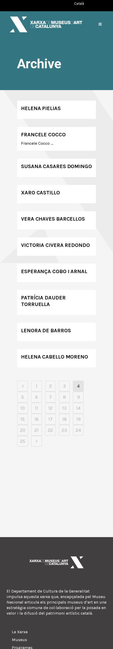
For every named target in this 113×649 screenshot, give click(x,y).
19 (78, 419)
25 (22, 441)
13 (64, 408)
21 (36, 430)
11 (36, 408)
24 (78, 430)
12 (50, 408)
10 (22, 408)
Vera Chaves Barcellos (53, 219)
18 (64, 419)
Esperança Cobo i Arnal (54, 271)
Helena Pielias (41, 108)
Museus (19, 639)
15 (22, 419)
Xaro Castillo (40, 193)
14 (78, 408)
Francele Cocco (43, 135)
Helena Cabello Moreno (54, 357)
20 (22, 430)
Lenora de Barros (46, 331)
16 (36, 419)
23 (64, 430)
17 (50, 419)
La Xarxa (20, 631)
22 (50, 430)
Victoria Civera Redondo (55, 245)
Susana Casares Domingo (56, 166)
